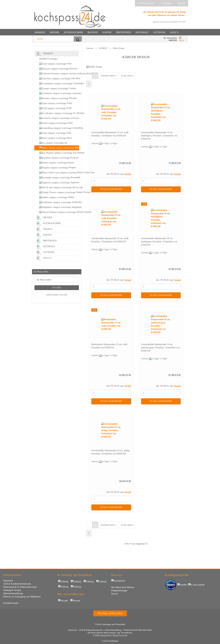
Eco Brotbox (75, 113)
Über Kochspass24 (146, 3)
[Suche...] (78, 39)
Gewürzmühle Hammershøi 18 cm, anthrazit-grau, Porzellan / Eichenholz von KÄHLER (160, 347)
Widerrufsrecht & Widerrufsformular (20, 587)
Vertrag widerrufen (110, 613)
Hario (69, 138)
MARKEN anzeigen (48, 59)
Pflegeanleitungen (119, 590)
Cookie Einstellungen (110, 641)
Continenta (75, 93)
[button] (89, 76)
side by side (75, 187)
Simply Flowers (77, 192)
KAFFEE (106, 32)
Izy (65, 143)
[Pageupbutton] (211, 639)
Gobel (69, 123)
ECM (68, 108)
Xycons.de (123, 635)
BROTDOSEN (123, 32)
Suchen (56, 288)
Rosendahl (74, 177)
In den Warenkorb (111, 189)
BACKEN (93, 32)
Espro (69, 103)
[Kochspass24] (70, 16)
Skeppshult (75, 207)
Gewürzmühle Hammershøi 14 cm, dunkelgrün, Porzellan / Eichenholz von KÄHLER (159, 135)
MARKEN (40, 32)
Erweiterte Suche (56, 295)
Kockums (74, 157)
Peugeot (72, 167)
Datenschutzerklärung (13, 593)
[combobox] (108, 76)
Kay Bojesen (75, 152)
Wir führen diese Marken (122, 587)
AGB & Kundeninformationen (17, 584)
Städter (70, 197)
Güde (68, 133)
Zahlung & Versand (12, 590)
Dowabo (72, 98)
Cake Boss (74, 78)
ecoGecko (74, 118)
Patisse (70, 162)
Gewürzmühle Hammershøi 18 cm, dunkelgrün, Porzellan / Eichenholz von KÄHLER (159, 241)
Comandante (75, 83)
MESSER (54, 32)
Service (114, 594)
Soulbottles (75, 202)
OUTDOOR (159, 32)
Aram (69, 63)
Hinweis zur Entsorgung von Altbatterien (22, 596)
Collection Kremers (78, 73)
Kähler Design (76, 147)
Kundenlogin (165, 3)
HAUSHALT (142, 32)
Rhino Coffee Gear (78, 172)
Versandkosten (126, 633)
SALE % (174, 32)
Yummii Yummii (77, 212)
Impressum (8, 580)
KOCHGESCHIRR (73, 32)
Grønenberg (75, 128)
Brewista (73, 68)
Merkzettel (181, 3)
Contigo (72, 88)
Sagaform (74, 182)
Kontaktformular (11, 603)
